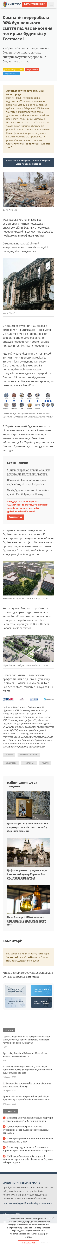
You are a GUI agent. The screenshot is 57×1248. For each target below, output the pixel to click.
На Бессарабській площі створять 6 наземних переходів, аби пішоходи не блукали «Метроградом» (28, 1159)
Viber (18, 163)
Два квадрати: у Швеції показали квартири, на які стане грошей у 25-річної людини (27, 827)
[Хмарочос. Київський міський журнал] (12, 3)
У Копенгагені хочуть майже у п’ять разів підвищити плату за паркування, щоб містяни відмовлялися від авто (27, 1069)
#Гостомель (29, 763)
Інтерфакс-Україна (31, 235)
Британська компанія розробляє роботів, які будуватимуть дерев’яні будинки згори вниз (26, 1098)
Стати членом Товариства (22, 143)
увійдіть (32, 957)
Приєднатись (15, 517)
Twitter (35, 160)
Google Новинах (32, 163)
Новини (35, 70)
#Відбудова (11, 763)
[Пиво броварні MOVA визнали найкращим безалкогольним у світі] (28, 899)
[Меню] (51, 4)
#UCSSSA (9, 755)
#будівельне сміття (28, 755)
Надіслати (35, 9)
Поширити (9, 9)
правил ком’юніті (27, 976)
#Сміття (45, 763)
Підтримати (50, 9)
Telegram (25, 160)
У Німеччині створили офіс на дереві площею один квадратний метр (27, 1084)
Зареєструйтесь (14, 957)
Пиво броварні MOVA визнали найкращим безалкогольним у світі (26, 920)
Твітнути (22, 9)
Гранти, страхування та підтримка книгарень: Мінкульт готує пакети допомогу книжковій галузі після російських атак (27, 1039)
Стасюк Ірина (14, 74)
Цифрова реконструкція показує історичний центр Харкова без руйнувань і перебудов (27, 874)
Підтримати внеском (34, 4)
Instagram (45, 160)
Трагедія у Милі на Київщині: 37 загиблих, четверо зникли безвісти (25, 1055)
